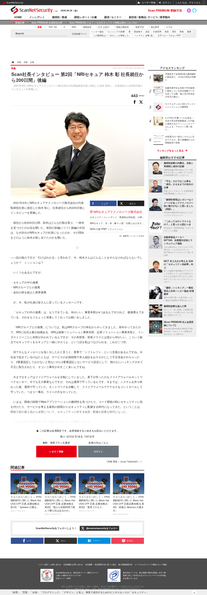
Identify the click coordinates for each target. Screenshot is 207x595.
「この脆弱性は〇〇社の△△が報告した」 (111, 35)
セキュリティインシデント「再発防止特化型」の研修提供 (119, 217)
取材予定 (140, 26)
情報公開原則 (122, 26)
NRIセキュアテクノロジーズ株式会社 (117, 212)
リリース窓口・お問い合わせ (49, 564)
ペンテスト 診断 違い (144, 35)
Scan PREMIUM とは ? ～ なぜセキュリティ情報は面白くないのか (103, 22)
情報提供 (87, 26)
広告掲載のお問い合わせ (73, 564)
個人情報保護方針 (125, 564)
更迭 (167, 31)
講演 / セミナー (113, 17)
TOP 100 (53, 26)
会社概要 (88, 564)
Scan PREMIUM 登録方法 (165, 10)
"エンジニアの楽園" (116, 31)
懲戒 (182, 31)
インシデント (37, 17)
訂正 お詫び (103, 26)
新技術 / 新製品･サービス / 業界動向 (149, 17)
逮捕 (189, 31)
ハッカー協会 (97, 31)
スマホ (169, 26)
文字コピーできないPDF (169, 35)
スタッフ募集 (161, 564)
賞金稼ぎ (138, 31)
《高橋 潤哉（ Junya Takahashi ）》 (124, 461)
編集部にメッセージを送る (133, 236)
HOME (18, 17)
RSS (74, 26)
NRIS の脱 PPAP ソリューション (106, 229)
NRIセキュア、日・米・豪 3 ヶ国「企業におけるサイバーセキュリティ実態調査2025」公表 (136, 223)
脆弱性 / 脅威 (59, 17)
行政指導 (157, 31)
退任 (174, 31)
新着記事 (19, 22)
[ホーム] (13, 62)
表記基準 (155, 26)
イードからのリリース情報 (145, 564)
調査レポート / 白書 (85, 17)
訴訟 (148, 31)
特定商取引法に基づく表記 (105, 564)
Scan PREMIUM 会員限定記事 (47, 22)
